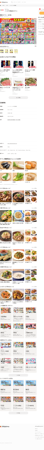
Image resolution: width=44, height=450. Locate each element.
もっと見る (34, 188)
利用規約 (36, 430)
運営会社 (36, 428)
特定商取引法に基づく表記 (39, 435)
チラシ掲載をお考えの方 (38, 438)
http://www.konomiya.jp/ (12, 143)
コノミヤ (7, 9)
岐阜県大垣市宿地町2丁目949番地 (14, 119)
